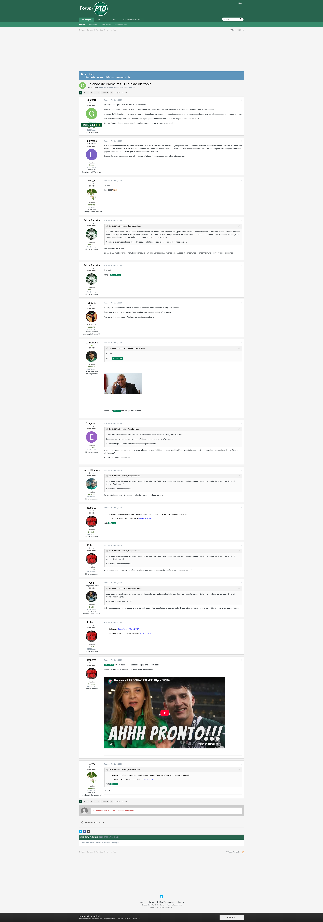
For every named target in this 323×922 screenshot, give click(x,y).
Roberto (91, 507)
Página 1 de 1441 (121, 93)
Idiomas (142, 902)
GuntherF (94, 88)
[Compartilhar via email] (88, 831)
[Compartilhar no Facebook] (84, 831)
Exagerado (92, 423)
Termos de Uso (117, 919)
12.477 (92, 245)
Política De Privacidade (166, 902)
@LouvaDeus (115, 275)
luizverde (92, 140)
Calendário (93, 25)
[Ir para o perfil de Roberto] (91, 521)
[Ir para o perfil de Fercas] (91, 194)
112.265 (92, 532)
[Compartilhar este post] (241, 100)
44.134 (92, 494)
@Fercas (117, 411)
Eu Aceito (232, 917)
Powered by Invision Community (161, 907)
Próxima (105, 92)
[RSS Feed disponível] (243, 852)
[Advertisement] (161, 52)
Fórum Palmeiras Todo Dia (124, 88)
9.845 (92, 448)
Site (114, 20)
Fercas (92, 180)
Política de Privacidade (133, 919)
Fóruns (82, 25)
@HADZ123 (109, 665)
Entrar (240, 3)
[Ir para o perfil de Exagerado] (91, 437)
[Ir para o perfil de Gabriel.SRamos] (91, 484)
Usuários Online (121, 25)
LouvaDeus (92, 342)
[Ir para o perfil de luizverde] (91, 154)
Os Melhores (106, 25)
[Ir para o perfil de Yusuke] (91, 316)
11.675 (92, 327)
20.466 (92, 128)
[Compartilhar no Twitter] (80, 831)
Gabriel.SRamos (91, 470)
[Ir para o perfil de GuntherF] (82, 85)
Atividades (102, 20)
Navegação (86, 20)
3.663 (92, 607)
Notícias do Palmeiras (132, 20)
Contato (181, 902)
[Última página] (111, 92)
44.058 (92, 205)
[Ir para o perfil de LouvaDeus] (91, 356)
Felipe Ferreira (91, 220)
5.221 (92, 165)
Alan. (91, 582)
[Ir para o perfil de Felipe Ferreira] (91, 234)
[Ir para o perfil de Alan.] (91, 596)
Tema (151, 902)
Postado (113, 100)
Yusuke (92, 302)
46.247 (92, 367)
